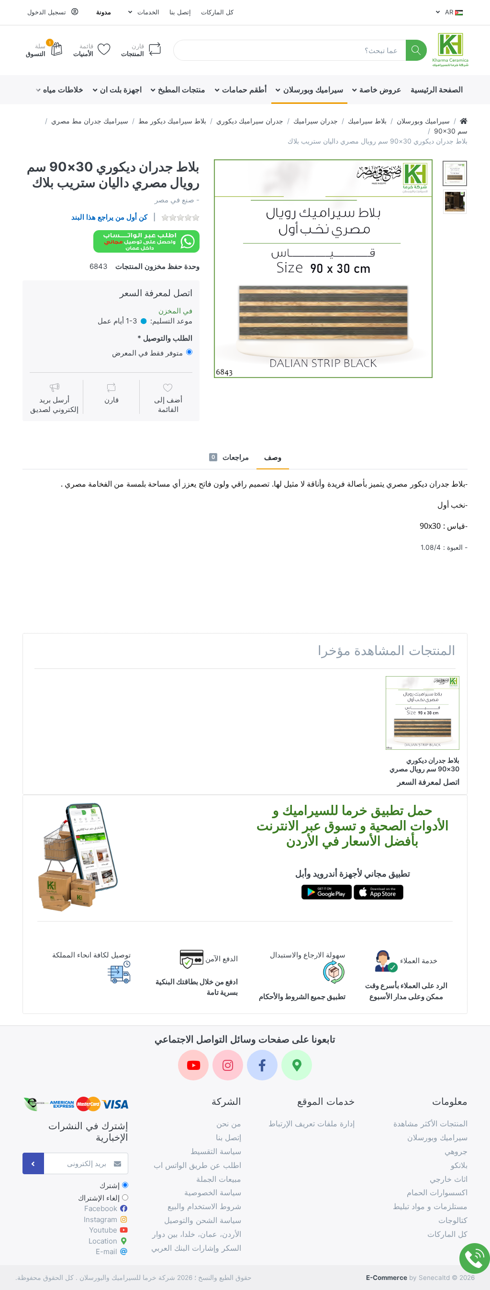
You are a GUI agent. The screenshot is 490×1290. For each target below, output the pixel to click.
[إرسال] (33, 1163)
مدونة (103, 12)
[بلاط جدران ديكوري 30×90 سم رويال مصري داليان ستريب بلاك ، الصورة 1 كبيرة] (455, 173)
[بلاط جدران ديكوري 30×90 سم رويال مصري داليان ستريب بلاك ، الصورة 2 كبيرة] (455, 201)
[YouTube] (193, 1065)
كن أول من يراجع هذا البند (109, 217)
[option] (323, 268)
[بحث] (416, 50)
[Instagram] (227, 1065)
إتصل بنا (180, 12)
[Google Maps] (296, 1065)
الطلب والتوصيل (167, 338)
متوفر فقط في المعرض (147, 352)
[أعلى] (464, 121)
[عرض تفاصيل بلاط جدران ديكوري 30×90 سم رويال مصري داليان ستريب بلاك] (422, 713)
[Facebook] (262, 1065)
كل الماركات (217, 12)
